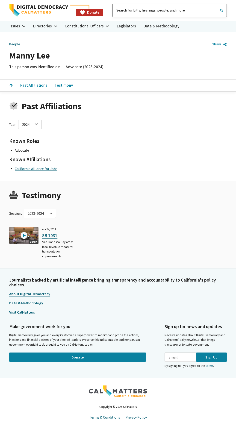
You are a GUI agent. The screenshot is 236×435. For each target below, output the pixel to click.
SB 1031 (49, 235)
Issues (14, 26)
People (14, 44)
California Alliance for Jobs (36, 169)
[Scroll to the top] (11, 85)
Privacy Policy (136, 417)
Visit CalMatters (22, 312)
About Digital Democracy (29, 293)
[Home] (40, 10)
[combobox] (169, 10)
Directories (42, 26)
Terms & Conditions (104, 417)
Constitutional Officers (84, 26)
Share (216, 44)
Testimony (64, 85)
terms (209, 366)
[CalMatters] (118, 391)
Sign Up (211, 357)
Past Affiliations (33, 85)
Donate (93, 12)
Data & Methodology (161, 26)
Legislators (126, 26)
